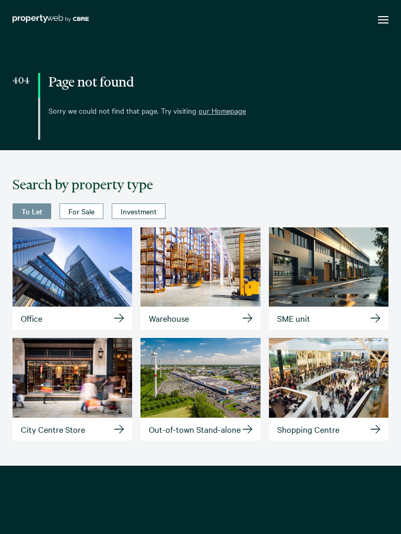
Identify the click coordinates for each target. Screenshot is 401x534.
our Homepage (222, 110)
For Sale (81, 211)
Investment (139, 211)
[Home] (51, 20)
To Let (31, 211)
